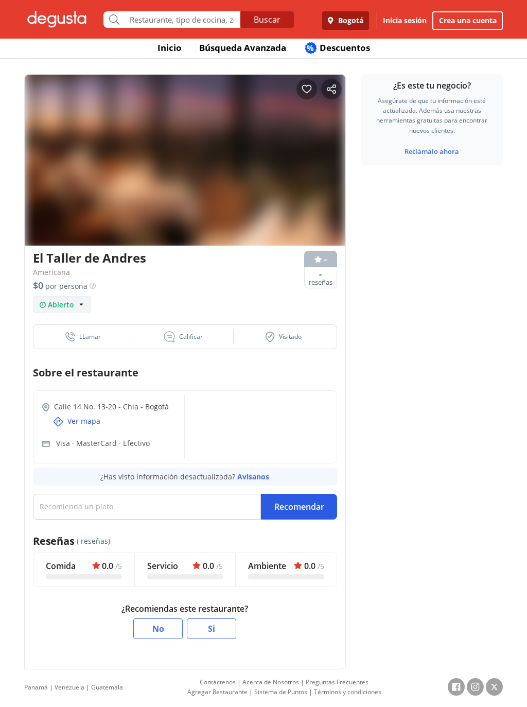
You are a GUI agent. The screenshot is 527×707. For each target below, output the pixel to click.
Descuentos (338, 48)
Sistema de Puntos (280, 691)
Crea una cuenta (468, 20)
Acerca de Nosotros (270, 682)
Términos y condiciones (347, 691)
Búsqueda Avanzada (242, 48)
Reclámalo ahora (432, 151)
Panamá (36, 687)
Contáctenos (218, 682)
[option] (185, 163)
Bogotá (349, 20)
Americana (51, 272)
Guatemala (107, 687)
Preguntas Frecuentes (337, 682)
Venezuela (69, 687)
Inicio (169, 48)
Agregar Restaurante (217, 691)
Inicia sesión (405, 20)
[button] (83, 336)
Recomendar (299, 506)
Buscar (267, 19)
